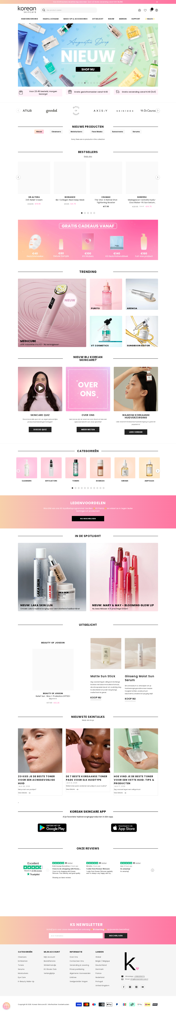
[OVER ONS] (88, 389)
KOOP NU (95, 697)
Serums (136, 131)
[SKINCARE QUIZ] (40, 389)
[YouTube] (142, 987)
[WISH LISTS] (145, 10)
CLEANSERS (26, 481)
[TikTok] (136, 987)
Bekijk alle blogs (88, 720)
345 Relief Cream (34, 200)
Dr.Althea (34, 197)
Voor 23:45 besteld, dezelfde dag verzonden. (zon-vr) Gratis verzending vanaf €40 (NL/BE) (88, 2)
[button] (21, 55)
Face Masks (97, 131)
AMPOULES (149, 481)
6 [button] (91, 83)
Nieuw (39, 131)
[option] (88, 2)
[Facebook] (123, 987)
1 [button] (75, 83)
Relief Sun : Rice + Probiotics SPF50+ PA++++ (53, 697)
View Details (22, 793)
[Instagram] (130, 987)
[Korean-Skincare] (27, 110)
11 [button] (103, 488)
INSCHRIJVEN (116, 935)
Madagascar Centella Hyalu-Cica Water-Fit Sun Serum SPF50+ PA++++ (142, 201)
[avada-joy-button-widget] (6, 1006)
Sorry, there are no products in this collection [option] (88, 139)
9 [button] (100, 83)
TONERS (75, 481)
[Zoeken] (69, 10)
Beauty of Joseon (53, 693)
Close (157, 2)
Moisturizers (76, 131)
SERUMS (124, 481)
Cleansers (56, 131)
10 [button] (100, 488)
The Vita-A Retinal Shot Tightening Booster (106, 201)
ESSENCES (100, 481)
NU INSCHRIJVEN (88, 518)
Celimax (105, 197)
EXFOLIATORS (51, 481)
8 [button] (97, 83)
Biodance (70, 197)
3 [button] (81, 83)
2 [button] (78, 83)
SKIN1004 (142, 197)
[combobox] (71, 10)
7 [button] (94, 83)
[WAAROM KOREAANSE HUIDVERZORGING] (136, 389)
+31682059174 (139, 976)
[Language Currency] (156, 10)
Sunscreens (117, 131)
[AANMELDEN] (139, 10)
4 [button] (85, 83)
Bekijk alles (88, 156)
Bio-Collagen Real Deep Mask (70, 200)
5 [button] (88, 83)
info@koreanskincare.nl (139, 979)
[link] (88, 240)
